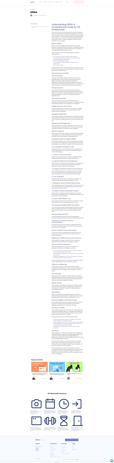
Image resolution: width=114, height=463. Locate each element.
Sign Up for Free (78, 1)
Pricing (51, 447)
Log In (73, 1)
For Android (63, 450)
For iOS (62, 452)
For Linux (62, 449)
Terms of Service (53, 449)
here (77, 459)
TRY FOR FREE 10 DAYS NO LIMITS (72, 439)
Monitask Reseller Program (54, 456)
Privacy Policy (38, 458)
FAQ (73, 447)
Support (73, 446)
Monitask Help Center (74, 449)
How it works (52, 446)
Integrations (52, 453)
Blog (51, 452)
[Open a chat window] (111, 460)
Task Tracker (52, 450)
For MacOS (63, 447)
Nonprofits (52, 455)
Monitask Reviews (37, 448)
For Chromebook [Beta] (65, 453)
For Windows (63, 446)
